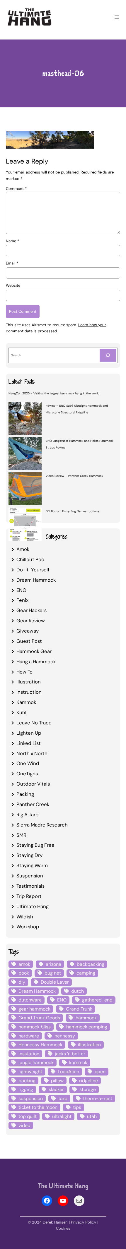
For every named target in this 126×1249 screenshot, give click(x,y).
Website (13, 285)
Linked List (28, 743)
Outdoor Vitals (33, 784)
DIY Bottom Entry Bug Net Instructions (72, 511)
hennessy (65, 1036)
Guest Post (29, 641)
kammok (78, 1062)
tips (77, 1107)
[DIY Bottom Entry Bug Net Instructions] (25, 525)
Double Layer (55, 982)
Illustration (28, 681)
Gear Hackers (31, 610)
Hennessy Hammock (40, 1045)
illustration (89, 1045)
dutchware (30, 1000)
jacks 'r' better (70, 1054)
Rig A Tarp (27, 814)
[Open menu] (116, 16)
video (24, 1125)
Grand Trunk (79, 1009)
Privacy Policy (83, 1222)
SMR (21, 835)
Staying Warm (32, 865)
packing (26, 1081)
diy (21, 982)
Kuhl (21, 712)
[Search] (108, 355)
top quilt (27, 1116)
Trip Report (29, 896)
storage (87, 1089)
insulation (28, 1054)
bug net (53, 973)
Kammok (26, 702)
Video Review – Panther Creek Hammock (74, 476)
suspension (30, 1098)
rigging (25, 1089)
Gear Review (30, 620)
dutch (77, 991)
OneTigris (27, 773)
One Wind (27, 763)
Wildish (24, 916)
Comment (16, 188)
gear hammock (34, 1009)
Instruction (29, 692)
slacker (56, 1089)
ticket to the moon (37, 1107)
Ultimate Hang (32, 906)
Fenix (22, 600)
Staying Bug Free (35, 845)
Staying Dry (29, 855)
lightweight (30, 1071)
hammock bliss (34, 1027)
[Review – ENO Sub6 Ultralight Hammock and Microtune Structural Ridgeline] (25, 419)
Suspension (29, 875)
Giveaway (27, 631)
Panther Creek (32, 804)
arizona (53, 964)
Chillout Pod (30, 559)
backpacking (90, 964)
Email (12, 263)
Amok (22, 549)
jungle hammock (36, 1062)
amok (24, 964)
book (23, 973)
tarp (62, 1098)
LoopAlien (68, 1071)
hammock (86, 1018)
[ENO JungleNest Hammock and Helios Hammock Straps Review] (25, 454)
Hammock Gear (34, 651)
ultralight (61, 1116)
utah (92, 1116)
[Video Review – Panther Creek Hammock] (25, 489)
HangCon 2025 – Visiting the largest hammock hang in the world (53, 393)
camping (85, 973)
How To (24, 672)
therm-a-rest (97, 1098)
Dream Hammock (36, 580)
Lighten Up (28, 733)
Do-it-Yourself (33, 569)
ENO (21, 590)
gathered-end (97, 1000)
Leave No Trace (34, 722)
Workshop (27, 926)
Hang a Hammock (36, 661)
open (100, 1071)
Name (12, 240)
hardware (28, 1036)
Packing (25, 794)
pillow (57, 1081)
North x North (31, 753)
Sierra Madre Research (42, 825)
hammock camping (86, 1027)
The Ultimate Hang (63, 1185)
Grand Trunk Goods (39, 1018)
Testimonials (30, 886)
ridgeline (88, 1081)
